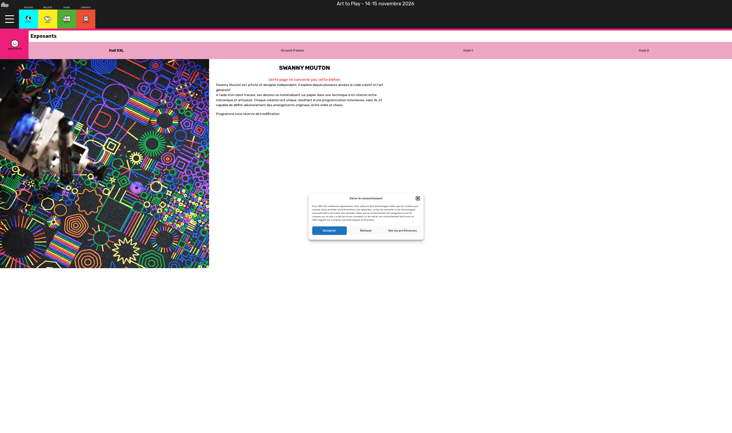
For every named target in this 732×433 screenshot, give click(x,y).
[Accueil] (28, 19)
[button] (418, 198)
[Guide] (66, 19)
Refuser (366, 230)
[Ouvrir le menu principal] (9, 19)
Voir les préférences (402, 230)
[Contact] (85, 19)
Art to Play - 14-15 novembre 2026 (375, 3)
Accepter (329, 230)
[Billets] (47, 19)
